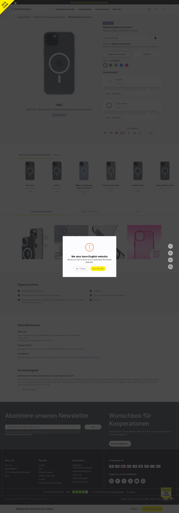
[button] (7, 7)
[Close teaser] (15, 3)
